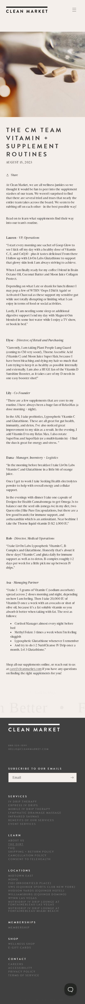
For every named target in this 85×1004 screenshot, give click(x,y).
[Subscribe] (72, 777)
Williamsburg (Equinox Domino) (37, 894)
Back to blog (45, 692)
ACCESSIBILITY (20, 968)
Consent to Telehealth (29, 859)
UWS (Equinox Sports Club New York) (41, 887)
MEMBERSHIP (19, 927)
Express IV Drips (23, 805)
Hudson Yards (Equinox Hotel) (36, 890)
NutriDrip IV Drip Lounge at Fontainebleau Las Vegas (34, 903)
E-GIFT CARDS (19, 947)
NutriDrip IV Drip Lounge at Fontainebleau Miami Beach (34, 909)
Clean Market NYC (49, 1000)
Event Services (22, 824)
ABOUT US (16, 840)
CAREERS (15, 964)
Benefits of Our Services (31, 820)
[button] (74, 9)
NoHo (13, 879)
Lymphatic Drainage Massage (34, 813)
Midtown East (20, 876)
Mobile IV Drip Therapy (29, 809)
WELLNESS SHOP (21, 944)
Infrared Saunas (23, 816)
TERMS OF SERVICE (23, 975)
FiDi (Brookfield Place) (29, 883)
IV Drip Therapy (22, 801)
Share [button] (14, 175)
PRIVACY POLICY (21, 971)
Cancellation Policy (27, 855)
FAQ (11, 848)
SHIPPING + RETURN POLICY (31, 852)
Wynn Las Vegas (22, 898)
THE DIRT (16, 844)
